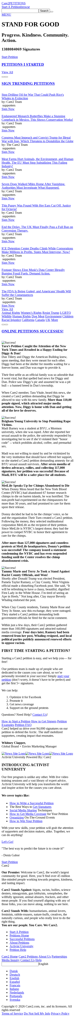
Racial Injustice (11, 320)
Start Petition (10, 57)
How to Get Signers (43, 721)
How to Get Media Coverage (28, 814)
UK (48, 320)
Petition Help (18, 949)
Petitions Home (19, 935)
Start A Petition (11, 7)
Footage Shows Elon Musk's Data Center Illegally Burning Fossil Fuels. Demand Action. (33, 271)
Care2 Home (10, 956)
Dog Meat (38, 316)
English (43, 964)
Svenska (15, 999)
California (28, 320)
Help (38, 960)
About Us (44, 956)
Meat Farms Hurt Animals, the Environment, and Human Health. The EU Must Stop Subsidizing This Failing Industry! (37, 162)
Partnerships (59, 956)
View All (7, 72)
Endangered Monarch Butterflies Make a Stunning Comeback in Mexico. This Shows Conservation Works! (37, 117)
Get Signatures (42, 806)
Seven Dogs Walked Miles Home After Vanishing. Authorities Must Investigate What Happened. (33, 185)
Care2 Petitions (28, 956)
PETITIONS (17, 3)
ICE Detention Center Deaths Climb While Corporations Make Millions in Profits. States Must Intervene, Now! (37, 250)
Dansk (14, 971)
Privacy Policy (60, 1013)
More (54, 320)
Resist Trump (50, 312)
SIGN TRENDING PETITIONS (28, 83)
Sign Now (8, 109)
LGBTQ (65, 312)
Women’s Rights (31, 312)
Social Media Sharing (23, 810)
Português (16, 996)
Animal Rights (11, 312)
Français (15, 985)
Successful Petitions (22, 939)
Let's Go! (7, 841)
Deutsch (15, 974)
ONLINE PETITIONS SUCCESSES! (32, 331)
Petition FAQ (23, 725)
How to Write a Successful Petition (32, 803)
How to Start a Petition (16, 721)
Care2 (5, 3)
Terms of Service (12, 1013)
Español (15, 981)
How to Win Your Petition (26, 821)
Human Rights (21, 316)
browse (25, 7)
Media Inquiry (11, 960)
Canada (40, 320)
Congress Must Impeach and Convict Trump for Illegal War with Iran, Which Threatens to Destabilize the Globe (37, 139)
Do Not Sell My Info (37, 1013)
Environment (53, 316)
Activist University (21, 946)
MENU (6, 14)
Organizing (17, 817)
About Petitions (19, 942)
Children (67, 316)
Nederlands (17, 992)
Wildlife (7, 316)
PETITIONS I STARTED (23, 64)
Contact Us (39, 714)
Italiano (14, 989)
